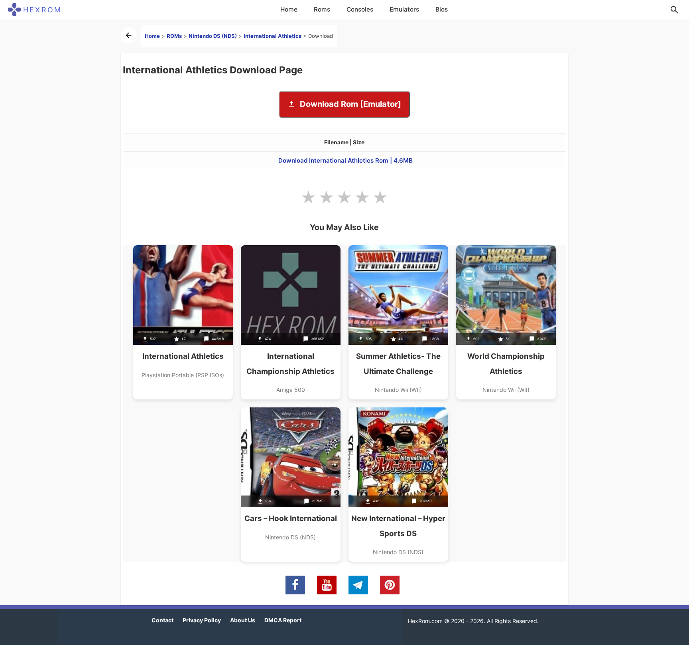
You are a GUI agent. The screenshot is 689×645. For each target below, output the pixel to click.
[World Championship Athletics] (506, 322)
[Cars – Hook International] (291, 484)
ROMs (174, 36)
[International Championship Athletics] (291, 322)
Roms (322, 9)
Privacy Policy (202, 620)
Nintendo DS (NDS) (213, 36)
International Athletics (272, 36)
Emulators (404, 9)
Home (288, 9)
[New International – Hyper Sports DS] (398, 484)
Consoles (359, 9)
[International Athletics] (183, 322)
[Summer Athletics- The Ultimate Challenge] (398, 322)
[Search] (674, 9)
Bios (441, 9)
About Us (242, 620)
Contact (162, 620)
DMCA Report (282, 620)
